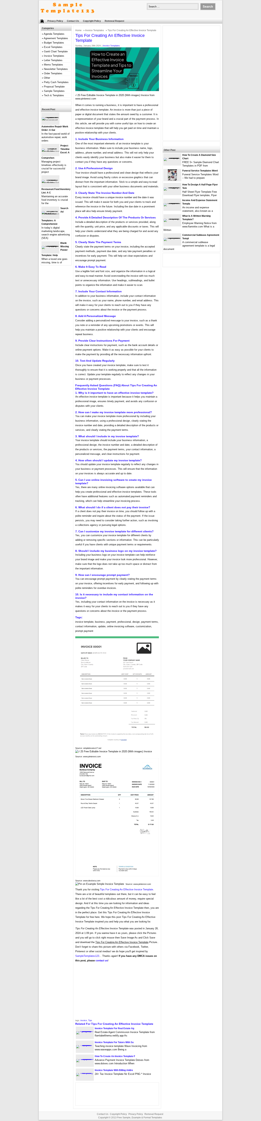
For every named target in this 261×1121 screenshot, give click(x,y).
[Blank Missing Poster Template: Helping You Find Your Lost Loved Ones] (50, 245)
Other (47, 77)
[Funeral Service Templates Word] (172, 180)
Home (78, 30)
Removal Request (114, 21)
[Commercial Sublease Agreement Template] (172, 237)
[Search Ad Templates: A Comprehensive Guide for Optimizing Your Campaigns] (50, 214)
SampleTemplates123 (87, 956)
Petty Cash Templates (56, 82)
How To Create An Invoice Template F (115, 1056)
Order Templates (53, 73)
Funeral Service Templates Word (200, 170)
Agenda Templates (54, 33)
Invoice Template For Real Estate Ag (114, 1028)
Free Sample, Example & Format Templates (139, 1117)
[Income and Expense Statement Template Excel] (172, 203)
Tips (90, 1020)
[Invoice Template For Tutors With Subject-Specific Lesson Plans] (84, 1045)
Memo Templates (53, 64)
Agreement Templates (56, 38)
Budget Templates (54, 42)
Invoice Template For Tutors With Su (114, 1042)
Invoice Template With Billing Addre (114, 1070)
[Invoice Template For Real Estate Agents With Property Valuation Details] (84, 1031)
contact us (102, 960)
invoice (83, 1020)
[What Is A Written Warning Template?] (172, 218)
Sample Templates (54, 91)
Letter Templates (53, 60)
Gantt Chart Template (56, 51)
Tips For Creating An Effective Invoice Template (126, 889)
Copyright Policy (92, 21)
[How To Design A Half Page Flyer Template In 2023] (172, 187)
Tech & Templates (54, 95)
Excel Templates (53, 47)
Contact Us (73, 21)
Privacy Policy (55, 21)
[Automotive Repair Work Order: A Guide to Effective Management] (50, 120)
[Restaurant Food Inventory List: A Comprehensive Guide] (50, 182)
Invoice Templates (94, 30)
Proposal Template (54, 86)
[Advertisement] (117, 992)
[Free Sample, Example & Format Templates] (67, 16)
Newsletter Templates (56, 69)
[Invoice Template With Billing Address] (84, 1073)
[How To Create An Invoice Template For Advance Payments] (84, 1059)
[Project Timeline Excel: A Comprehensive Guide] (50, 151)
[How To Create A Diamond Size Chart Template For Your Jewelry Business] (172, 157)
